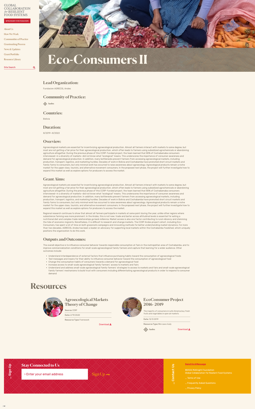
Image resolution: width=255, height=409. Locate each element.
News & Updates (12, 49)
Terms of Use (193, 378)
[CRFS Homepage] (19, 13)
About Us (8, 29)
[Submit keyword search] (34, 67)
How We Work (11, 34)
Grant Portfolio (11, 54)
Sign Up (99, 374)
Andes (51, 103)
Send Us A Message (195, 364)
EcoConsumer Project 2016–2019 (163, 302)
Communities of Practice (16, 39)
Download (104, 324)
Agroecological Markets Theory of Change (86, 302)
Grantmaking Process (14, 44)
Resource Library (12, 59)
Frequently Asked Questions (201, 383)
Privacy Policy (194, 388)
